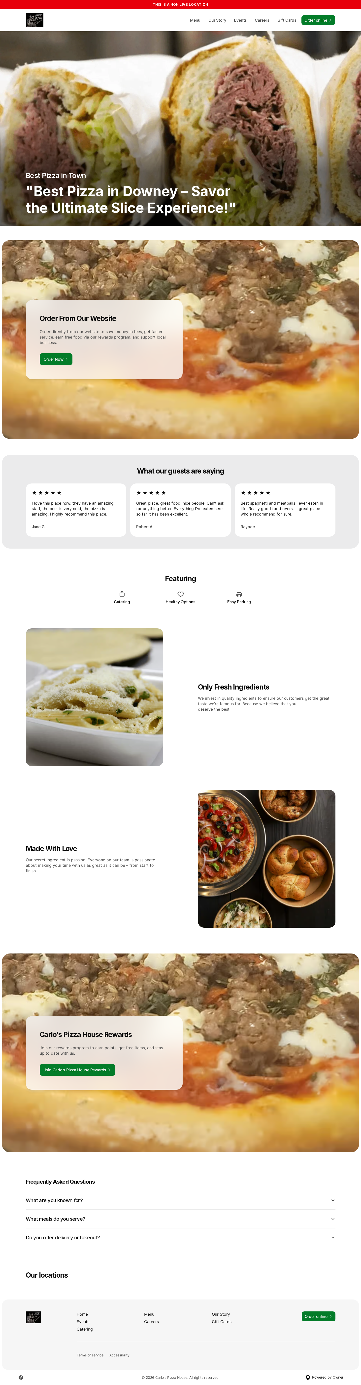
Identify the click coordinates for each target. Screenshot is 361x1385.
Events (240, 20)
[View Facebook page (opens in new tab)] (21, 1378)
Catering (85, 1329)
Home (82, 1314)
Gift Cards (286, 20)
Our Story (217, 20)
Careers (262, 20)
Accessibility (119, 1355)
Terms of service (90, 1355)
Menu (195, 20)
